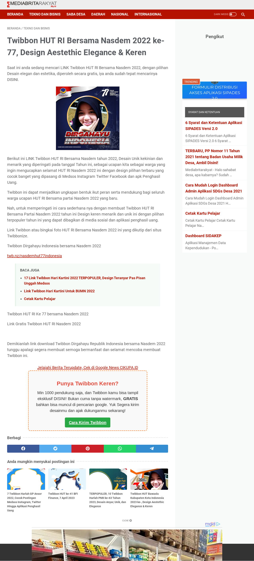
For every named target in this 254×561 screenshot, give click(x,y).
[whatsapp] (120, 449)
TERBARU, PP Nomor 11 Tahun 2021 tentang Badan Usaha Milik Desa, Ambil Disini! (214, 156)
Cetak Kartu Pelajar (40, 299)
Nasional (120, 14)
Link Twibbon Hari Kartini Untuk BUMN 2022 (59, 291)
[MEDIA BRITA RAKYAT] (34, 5)
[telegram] (152, 449)
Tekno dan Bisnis (45, 14)
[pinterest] (87, 449)
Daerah (98, 14)
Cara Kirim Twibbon (87, 422)
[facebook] (23, 449)
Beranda (15, 14)
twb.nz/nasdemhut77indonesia (34, 255)
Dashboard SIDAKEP (203, 235)
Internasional (148, 14)
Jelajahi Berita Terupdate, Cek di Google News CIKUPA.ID (87, 367)
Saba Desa (75, 14)
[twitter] (55, 449)
